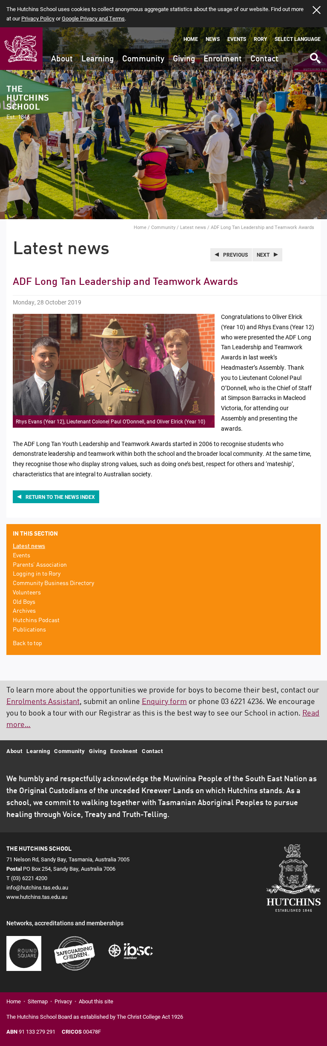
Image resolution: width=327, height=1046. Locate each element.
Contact (264, 59)
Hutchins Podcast (36, 620)
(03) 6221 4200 (29, 878)
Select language (298, 39)
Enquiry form (164, 702)
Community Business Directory (53, 583)
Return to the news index (60, 496)
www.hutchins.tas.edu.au (36, 897)
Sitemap (38, 1001)
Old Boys (24, 602)
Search (314, 55)
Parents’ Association (40, 565)
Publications (29, 630)
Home (191, 39)
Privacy (63, 1001)
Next (263, 254)
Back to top (27, 643)
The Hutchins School (27, 102)
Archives (24, 611)
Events (236, 39)
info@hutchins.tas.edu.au (37, 887)
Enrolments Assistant (43, 702)
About (62, 59)
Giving (184, 59)
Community (143, 59)
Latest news (193, 227)
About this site (96, 1001)
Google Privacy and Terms (93, 18)
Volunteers (27, 593)
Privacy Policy (37, 18)
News (213, 39)
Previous (235, 254)
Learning (97, 59)
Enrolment (223, 59)
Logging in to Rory (36, 574)
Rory (260, 39)
